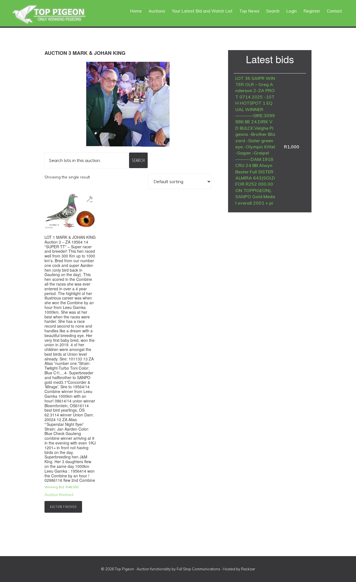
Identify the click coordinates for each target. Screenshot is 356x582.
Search (138, 160)
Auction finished (63, 506)
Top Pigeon (55, 14)
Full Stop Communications (198, 569)
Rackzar (248, 569)
